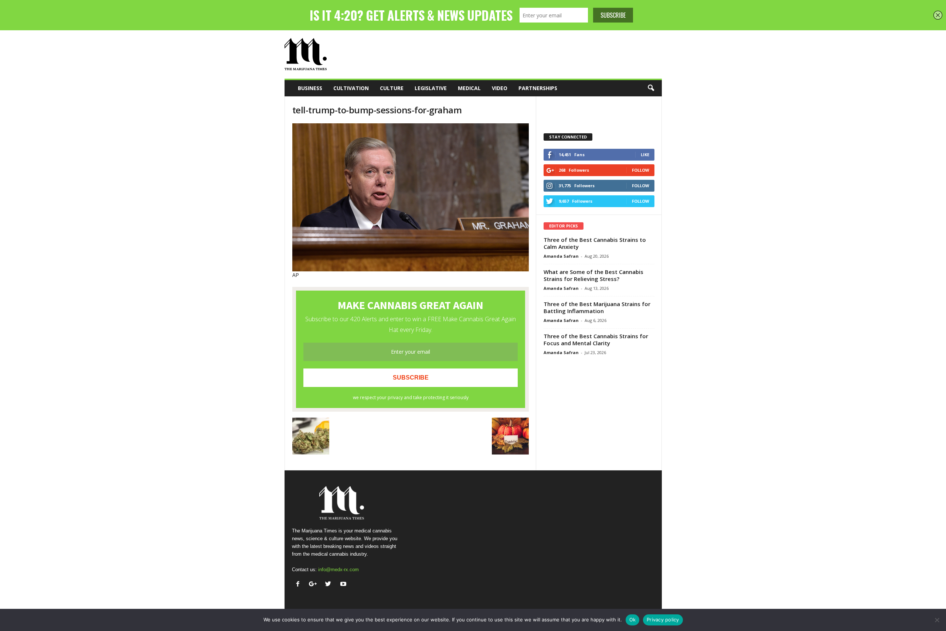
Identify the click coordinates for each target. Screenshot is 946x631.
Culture (392, 88)
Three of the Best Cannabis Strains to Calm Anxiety (595, 243)
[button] (651, 88)
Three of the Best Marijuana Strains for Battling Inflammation (597, 307)
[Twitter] (329, 584)
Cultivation (351, 88)
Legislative (431, 88)
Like (645, 154)
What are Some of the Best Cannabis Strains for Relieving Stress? (593, 275)
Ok (632, 620)
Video (499, 88)
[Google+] (314, 584)
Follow (640, 170)
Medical (469, 88)
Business (310, 88)
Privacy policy (663, 620)
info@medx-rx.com (338, 569)
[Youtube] (344, 584)
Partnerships (537, 88)
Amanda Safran (561, 256)
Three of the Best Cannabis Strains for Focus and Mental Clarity (596, 339)
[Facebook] (299, 584)
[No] (936, 620)
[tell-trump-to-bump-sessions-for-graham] (410, 197)
